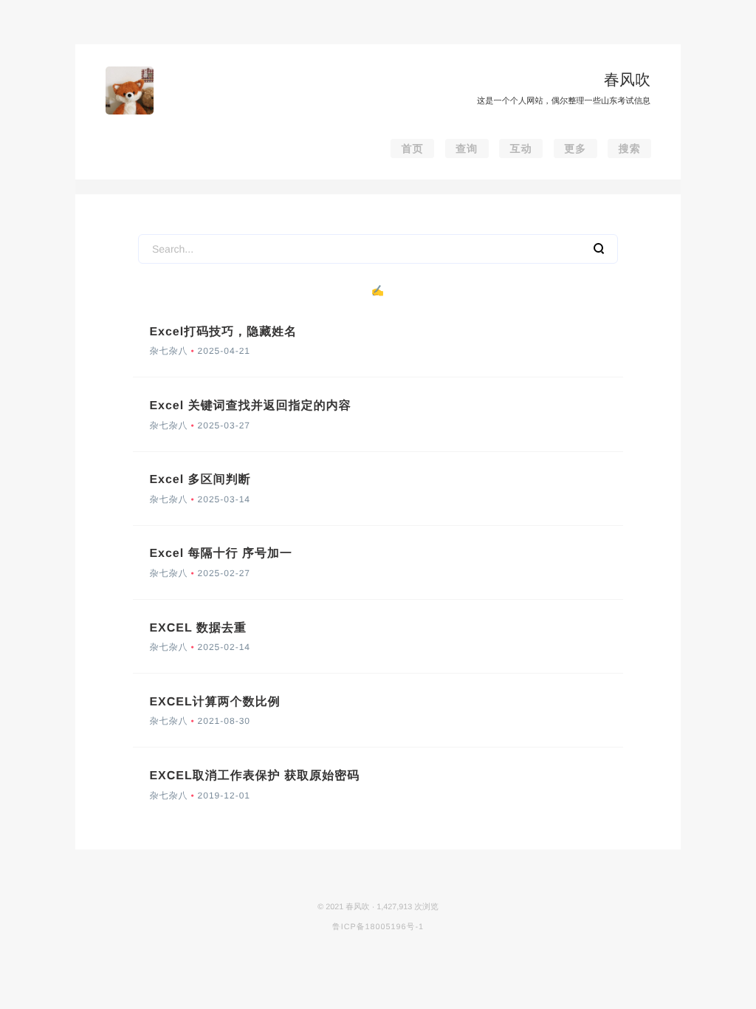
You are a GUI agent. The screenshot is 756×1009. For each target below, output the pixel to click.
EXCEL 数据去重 (198, 628)
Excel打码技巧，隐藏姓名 (223, 332)
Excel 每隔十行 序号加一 (220, 553)
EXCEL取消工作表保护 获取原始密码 (254, 776)
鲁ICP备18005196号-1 (378, 927)
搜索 (630, 148)
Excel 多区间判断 (199, 479)
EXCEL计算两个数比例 (214, 702)
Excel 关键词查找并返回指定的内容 (250, 406)
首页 (413, 148)
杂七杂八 (168, 351)
